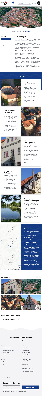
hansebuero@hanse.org (29, 371)
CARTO (19, 269)
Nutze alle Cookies (30, 387)
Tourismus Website (6, 39)
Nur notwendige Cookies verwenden (11, 387)
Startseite (14, 31)
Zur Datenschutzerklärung (8, 391)
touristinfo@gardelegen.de (31, 239)
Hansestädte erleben (20, 31)
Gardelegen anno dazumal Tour (9, 319)
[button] (10, 246)
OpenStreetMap (11, 269)
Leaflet (6, 269)
